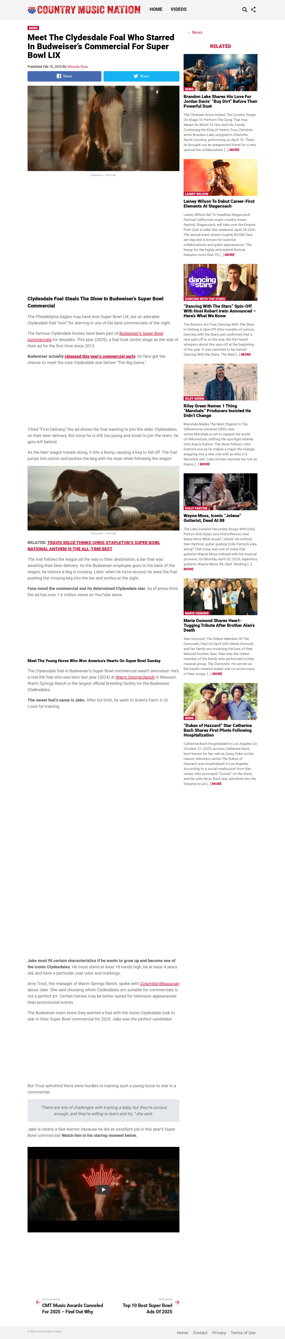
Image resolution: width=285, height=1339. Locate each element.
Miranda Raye (77, 67)
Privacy (219, 1332)
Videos (179, 9)
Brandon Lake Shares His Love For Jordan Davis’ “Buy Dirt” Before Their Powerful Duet (220, 101)
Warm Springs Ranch (135, 677)
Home (156, 9)
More (235, 150)
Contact (200, 1332)
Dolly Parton (196, 508)
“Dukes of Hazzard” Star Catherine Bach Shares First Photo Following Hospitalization (218, 730)
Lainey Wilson (196, 194)
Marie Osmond (197, 613)
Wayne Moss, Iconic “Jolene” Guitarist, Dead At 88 (212, 518)
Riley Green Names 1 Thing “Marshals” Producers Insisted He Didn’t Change (217, 410)
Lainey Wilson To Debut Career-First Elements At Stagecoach (219, 204)
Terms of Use (243, 1332)
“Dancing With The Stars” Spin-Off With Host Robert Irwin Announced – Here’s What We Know (220, 311)
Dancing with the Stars (205, 299)
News (33, 28)
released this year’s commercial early (100, 356)
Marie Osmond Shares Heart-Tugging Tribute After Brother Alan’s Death (219, 625)
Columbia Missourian (159, 983)
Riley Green (194, 399)
